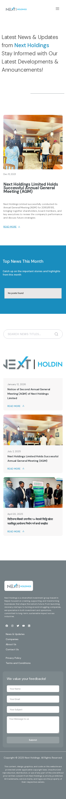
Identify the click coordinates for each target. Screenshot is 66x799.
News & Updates (15, 634)
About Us (11, 644)
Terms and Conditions (18, 663)
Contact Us (12, 649)
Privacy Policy (13, 657)
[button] (57, 9)
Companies (12, 639)
